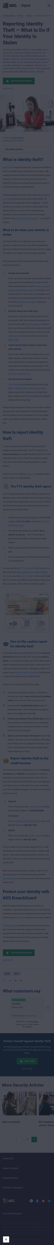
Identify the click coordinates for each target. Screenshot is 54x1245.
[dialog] (27, 622)
